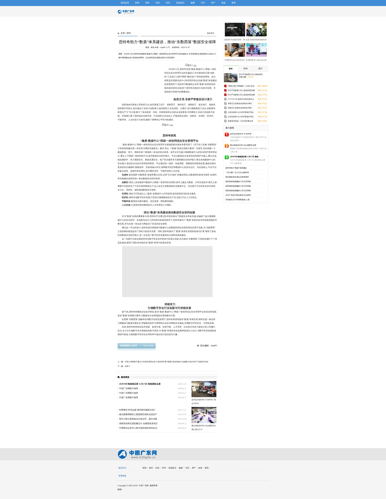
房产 (213, 3)
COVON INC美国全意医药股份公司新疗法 (241, 99)
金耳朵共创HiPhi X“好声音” (241, 134)
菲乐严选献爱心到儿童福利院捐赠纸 (241, 90)
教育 (234, 3)
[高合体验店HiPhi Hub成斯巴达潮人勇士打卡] (203, 415)
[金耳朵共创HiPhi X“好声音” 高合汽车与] (203, 389)
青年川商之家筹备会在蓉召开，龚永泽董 (138, 419)
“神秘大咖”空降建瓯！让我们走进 (241, 86)
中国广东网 (144, 485)
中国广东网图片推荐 (128, 388)
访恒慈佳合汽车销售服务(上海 (237, 200)
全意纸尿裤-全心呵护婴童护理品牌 (241, 112)
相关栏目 (122, 468)
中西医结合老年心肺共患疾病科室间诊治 (138, 428)
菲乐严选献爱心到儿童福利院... (251, 74)
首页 (123, 33)
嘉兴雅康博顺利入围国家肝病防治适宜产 (138, 414)
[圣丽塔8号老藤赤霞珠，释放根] (234, 29)
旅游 (223, 3)
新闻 (137, 3)
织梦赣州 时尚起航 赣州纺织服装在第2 (137, 410)
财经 (147, 3)
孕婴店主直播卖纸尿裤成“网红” (240, 103)
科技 (158, 3)
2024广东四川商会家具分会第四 (238, 195)
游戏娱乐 (180, 3)
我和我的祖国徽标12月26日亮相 (238, 181)
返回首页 (125, 3)
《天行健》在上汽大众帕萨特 (237, 172)
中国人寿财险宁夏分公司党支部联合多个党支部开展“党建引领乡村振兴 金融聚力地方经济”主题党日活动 (166, 362)
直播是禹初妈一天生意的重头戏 (240, 121)
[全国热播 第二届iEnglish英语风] (256, 49)
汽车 (203, 3)
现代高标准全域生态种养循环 (237, 177)
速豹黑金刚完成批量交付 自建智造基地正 (138, 423)
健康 (193, 3)
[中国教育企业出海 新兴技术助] (234, 49)
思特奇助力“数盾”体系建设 (236, 168)
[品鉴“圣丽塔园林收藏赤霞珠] (256, 29)
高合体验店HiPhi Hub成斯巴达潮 (243, 145)
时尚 (168, 3)
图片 (260, 68)
